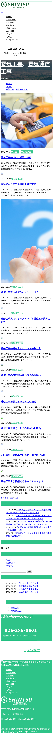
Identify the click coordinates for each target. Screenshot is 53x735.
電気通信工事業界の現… (29, 586)
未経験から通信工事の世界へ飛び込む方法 (23, 454)
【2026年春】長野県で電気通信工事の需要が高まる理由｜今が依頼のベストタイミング (29, 523)
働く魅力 (10, 25)
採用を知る (11, 28)
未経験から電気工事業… (29, 589)
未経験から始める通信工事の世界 (18, 183)
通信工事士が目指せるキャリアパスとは (22, 481)
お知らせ (12, 563)
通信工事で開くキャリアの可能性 (18, 401)
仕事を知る (11, 19)
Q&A (8, 560)
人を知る (10, 22)
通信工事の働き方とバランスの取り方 (21, 348)
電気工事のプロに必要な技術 (16, 157)
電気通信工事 (22, 89)
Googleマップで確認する (13, 714)
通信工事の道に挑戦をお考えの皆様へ (21, 375)
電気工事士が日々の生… (29, 583)
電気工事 (12, 63)
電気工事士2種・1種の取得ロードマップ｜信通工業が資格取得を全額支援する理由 (29, 517)
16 (17, 497)
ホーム (9, 16)
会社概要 (10, 31)
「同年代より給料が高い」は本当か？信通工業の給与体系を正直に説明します (28, 511)
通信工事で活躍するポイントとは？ (19, 292)
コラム (9, 37)
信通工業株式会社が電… (29, 592)
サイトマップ (12, 40)
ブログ (9, 34)
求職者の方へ (9, 58)
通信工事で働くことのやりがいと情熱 (21, 428)
